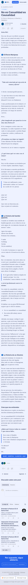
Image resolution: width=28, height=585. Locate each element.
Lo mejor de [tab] (5, 504)
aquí (2, 364)
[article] (14, 513)
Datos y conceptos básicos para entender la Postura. (9, 513)
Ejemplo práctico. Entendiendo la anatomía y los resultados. (10, 541)
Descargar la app (21, 578)
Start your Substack (8, 578)
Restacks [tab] (12, 485)
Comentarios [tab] (5, 485)
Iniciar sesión (23, 2)
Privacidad (16, 572)
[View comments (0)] (8, 28)
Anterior (6, 474)
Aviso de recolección (14, 574)
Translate (5, 9)
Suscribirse (15, 2)
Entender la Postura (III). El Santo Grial (10, 538)
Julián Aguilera (9, 23)
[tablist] (8, 484)
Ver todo (5, 550)
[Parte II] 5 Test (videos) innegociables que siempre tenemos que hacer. (8, 528)
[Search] (25, 504)
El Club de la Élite (7, 7)
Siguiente (21, 474)
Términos (22, 572)
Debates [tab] (17, 504)
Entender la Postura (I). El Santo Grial (9, 509)
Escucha (24, 24)
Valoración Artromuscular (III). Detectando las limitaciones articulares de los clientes (10, 524)
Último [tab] (11, 504)
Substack (6, 581)
